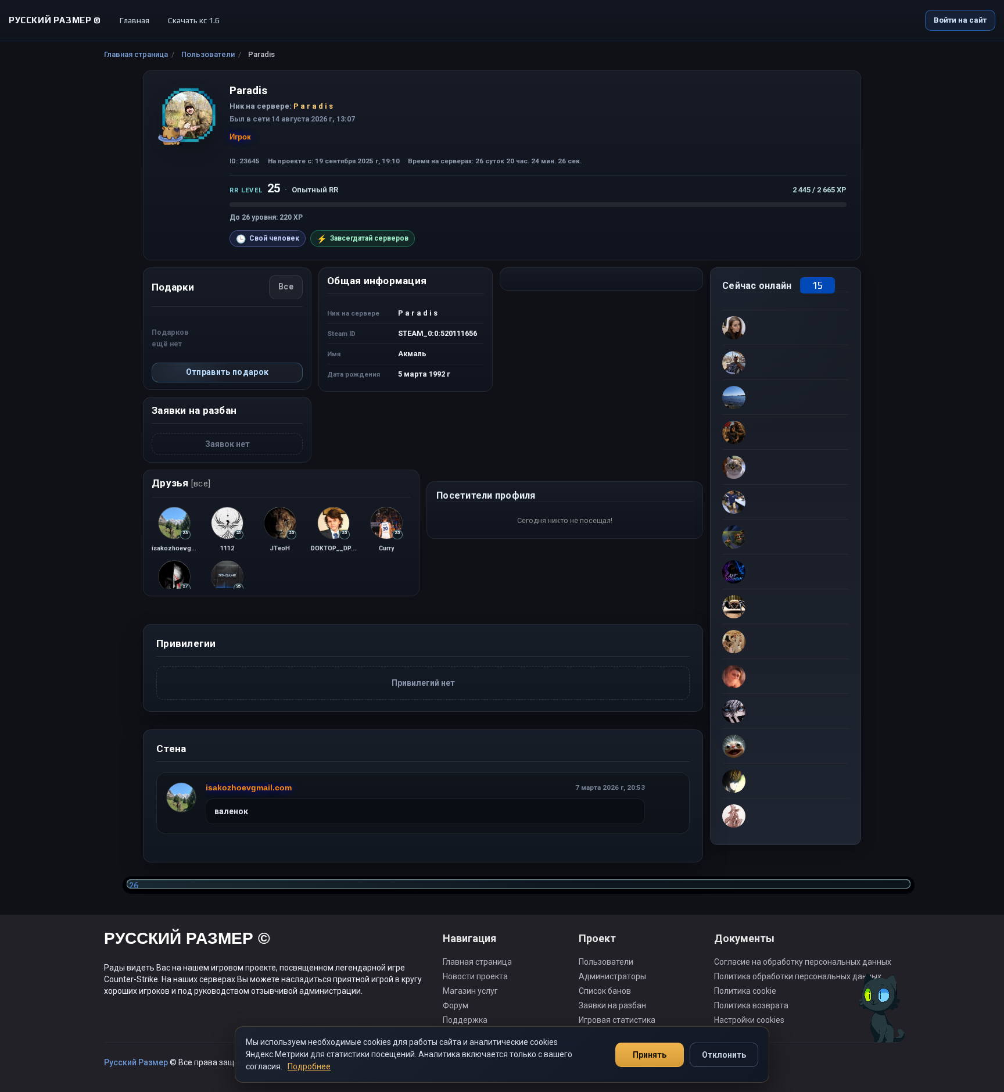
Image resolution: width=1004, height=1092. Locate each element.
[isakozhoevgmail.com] (182, 797)
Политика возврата (751, 1005)
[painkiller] (785, 780)
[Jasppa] (785, 501)
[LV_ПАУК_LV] (785, 606)
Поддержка (465, 1020)
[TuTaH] (785, 396)
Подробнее (309, 1066)
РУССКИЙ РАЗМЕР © (187, 940)
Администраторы (612, 976)
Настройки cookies (749, 1020)
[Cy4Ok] (785, 362)
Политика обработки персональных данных (797, 976)
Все (285, 286)
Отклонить (724, 1054)
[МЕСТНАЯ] (785, 431)
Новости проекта (475, 976)
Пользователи (208, 54)
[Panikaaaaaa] (785, 675)
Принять (649, 1054)
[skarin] (785, 536)
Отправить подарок (227, 372)
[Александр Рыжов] (785, 641)
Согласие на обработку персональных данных (802, 961)
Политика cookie (745, 991)
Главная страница (136, 54)
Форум (455, 1005)
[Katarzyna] (785, 327)
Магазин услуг (470, 991)
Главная (134, 20)
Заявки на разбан (612, 1005)
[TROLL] (785, 710)
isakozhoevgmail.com (249, 787)
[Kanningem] (785, 571)
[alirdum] (785, 815)
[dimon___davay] (785, 466)
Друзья (181, 483)
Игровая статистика (617, 1020)
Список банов (605, 991)
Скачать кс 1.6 (194, 20)
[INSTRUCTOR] (785, 745)
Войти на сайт (960, 20)
